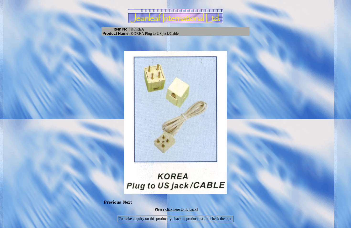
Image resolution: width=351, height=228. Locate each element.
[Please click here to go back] (176, 209)
